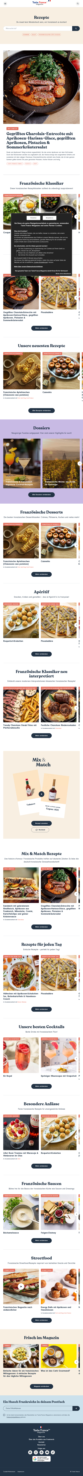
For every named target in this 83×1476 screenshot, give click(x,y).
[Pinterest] (41, 1452)
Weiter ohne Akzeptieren (63, 273)
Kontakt (41, 1442)
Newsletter (41, 1445)
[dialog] (41, 244)
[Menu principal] (5, 4)
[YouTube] (47, 1452)
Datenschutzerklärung (13, 1417)
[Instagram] (36, 1452)
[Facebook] (30, 1452)
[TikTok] (53, 1452)
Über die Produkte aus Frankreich (41, 1439)
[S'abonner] (76, 1408)
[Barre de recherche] (78, 4)
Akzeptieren (49, 218)
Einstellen (33, 218)
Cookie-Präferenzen (9, 1471)
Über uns (41, 1437)
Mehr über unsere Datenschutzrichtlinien (28, 266)
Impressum (21, 1471)
